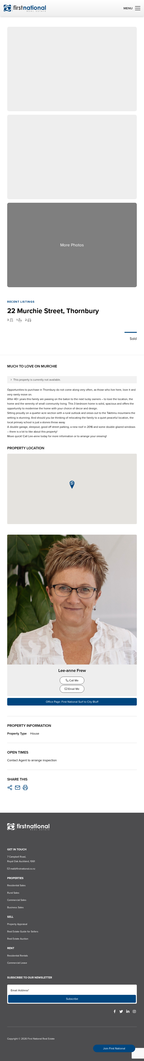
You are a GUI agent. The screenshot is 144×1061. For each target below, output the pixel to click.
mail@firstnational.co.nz (22, 869)
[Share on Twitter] (9, 787)
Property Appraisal (17, 924)
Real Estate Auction (17, 939)
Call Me (73, 680)
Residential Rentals (17, 956)
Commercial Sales (16, 900)
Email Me (73, 689)
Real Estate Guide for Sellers (22, 931)
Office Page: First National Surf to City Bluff (72, 702)
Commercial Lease (17, 963)
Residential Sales (16, 885)
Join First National (114, 1048)
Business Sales (15, 907)
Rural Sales (13, 893)
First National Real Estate (41, 1039)
